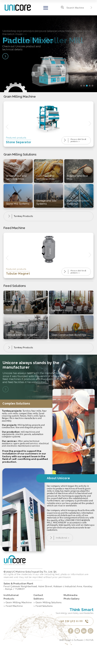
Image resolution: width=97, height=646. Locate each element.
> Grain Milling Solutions (47, 602)
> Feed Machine (13, 606)
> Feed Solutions (43, 606)
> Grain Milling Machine (18, 602)
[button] (81, 85)
